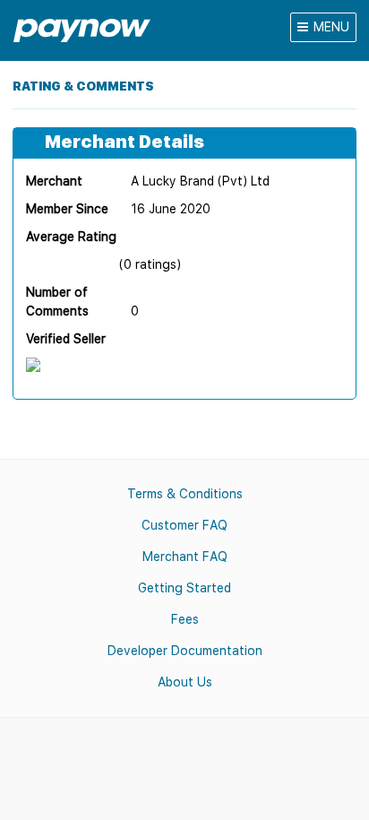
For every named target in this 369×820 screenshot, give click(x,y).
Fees (185, 619)
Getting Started (184, 588)
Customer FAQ (184, 525)
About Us (185, 682)
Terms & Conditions (185, 494)
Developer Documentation (184, 650)
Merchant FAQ (184, 556)
